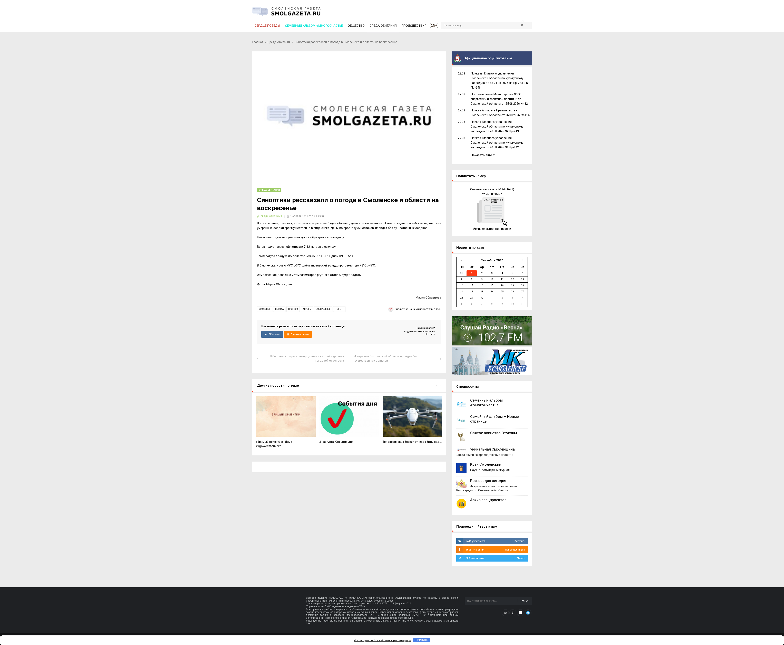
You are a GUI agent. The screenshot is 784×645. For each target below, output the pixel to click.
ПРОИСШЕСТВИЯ (414, 26)
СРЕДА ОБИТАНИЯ (383, 26)
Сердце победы (267, 26)
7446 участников (495, 541)
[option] (285, 424)
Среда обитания (279, 42)
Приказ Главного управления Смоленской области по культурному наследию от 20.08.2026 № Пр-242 (497, 142)
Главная (257, 42)
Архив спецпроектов (488, 500)
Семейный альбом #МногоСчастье (314, 26)
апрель (307, 309)
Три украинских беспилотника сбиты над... (412, 441)
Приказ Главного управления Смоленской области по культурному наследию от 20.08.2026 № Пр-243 (497, 126)
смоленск (264, 309)
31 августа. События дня (336, 441)
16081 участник (495, 549)
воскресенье (323, 309)
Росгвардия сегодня (488, 480)
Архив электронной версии (492, 229)
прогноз (293, 309)
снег (339, 309)
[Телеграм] (528, 612)
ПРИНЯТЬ (421, 640)
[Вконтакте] (505, 612)
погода (279, 309)
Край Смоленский (485, 464)
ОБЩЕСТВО (356, 26)
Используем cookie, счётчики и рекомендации (382, 640)
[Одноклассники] (512, 612)
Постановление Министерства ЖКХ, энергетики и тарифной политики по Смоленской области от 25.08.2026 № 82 (499, 98)
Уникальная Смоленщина (492, 449)
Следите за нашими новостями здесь (417, 309)
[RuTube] (520, 612)
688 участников (495, 558)
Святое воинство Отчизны (493, 433)
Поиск (524, 600)
